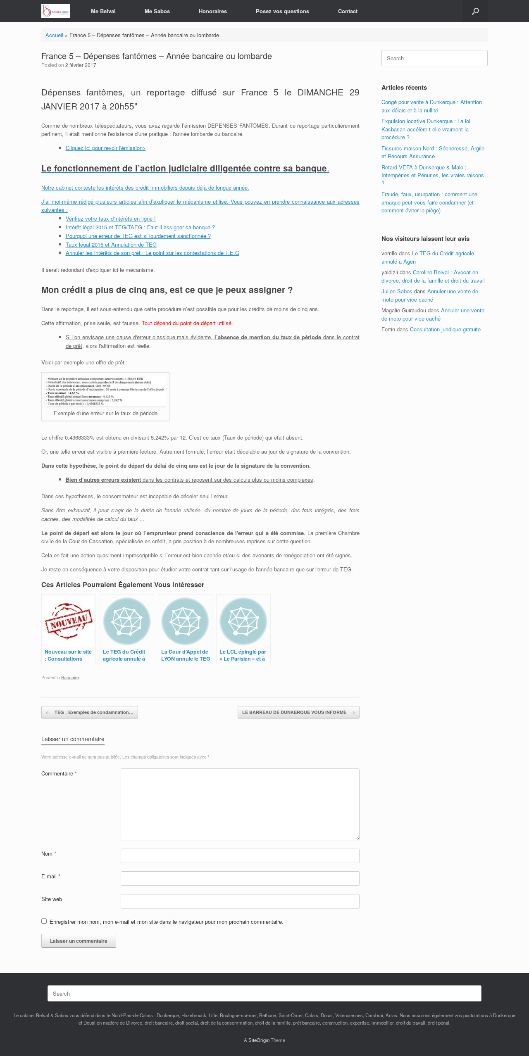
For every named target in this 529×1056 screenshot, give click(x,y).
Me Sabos (157, 11)
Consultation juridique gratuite (445, 329)
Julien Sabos (396, 291)
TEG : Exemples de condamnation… (89, 712)
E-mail (50, 876)
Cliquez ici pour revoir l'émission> (106, 148)
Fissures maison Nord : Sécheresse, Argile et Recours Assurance (432, 152)
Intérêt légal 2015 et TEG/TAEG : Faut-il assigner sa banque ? (140, 227)
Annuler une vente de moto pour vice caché (429, 295)
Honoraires (213, 11)
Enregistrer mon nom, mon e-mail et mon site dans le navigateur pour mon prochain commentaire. (167, 921)
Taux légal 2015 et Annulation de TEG (111, 244)
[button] (475, 11)
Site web (51, 899)
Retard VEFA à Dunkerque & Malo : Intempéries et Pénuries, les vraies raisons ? (432, 175)
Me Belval (103, 11)
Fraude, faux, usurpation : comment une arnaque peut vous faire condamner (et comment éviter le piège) (429, 202)
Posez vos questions (282, 11)
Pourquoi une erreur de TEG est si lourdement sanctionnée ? (138, 236)
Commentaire (59, 773)
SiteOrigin (258, 1040)
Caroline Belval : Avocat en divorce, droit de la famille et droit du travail (433, 276)
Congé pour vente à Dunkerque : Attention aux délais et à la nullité (431, 106)
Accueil (54, 35)
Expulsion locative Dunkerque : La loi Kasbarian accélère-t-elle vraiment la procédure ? (425, 129)
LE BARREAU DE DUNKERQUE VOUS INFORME (298, 712)
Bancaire (70, 677)
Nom (48, 853)
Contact (347, 11)
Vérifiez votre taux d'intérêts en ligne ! (111, 218)
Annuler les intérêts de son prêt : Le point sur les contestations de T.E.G (152, 253)
